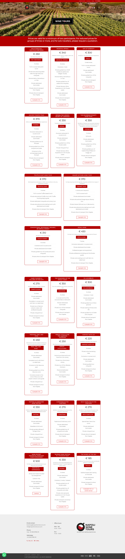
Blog (93, 1)
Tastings (49, 7)
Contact (88, 1)
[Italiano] (94, 7)
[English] (93, 7)
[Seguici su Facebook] (95, 1)
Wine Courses (68, 7)
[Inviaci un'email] (99, 1)
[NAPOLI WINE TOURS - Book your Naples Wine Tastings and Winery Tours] (30, 7)
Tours (44, 7)
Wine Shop (59, 7)
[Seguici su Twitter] (98, 1)
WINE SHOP (82, 1)
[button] (99, 8)
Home (39, 7)
